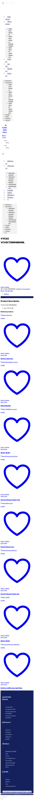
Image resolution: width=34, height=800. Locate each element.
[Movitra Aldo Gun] (6, 315)
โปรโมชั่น (8, 60)
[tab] (18, 294)
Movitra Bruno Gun (7, 547)
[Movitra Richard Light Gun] (9, 550)
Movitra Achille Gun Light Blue (11, 688)
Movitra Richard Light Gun (10, 594)
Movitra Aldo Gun (7, 359)
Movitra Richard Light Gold (10, 500)
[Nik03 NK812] (5, 597)
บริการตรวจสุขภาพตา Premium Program (12, 179)
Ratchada (10, 291)
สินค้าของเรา (8, 18)
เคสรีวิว (7, 65)
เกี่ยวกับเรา (8, 69)
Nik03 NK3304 (6, 406)
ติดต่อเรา (8, 74)
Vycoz (24, 289)
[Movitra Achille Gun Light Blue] (10, 644)
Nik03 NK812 (5, 641)
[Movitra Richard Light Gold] (9, 456)
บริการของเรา (8, 22)
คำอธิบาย (6, 294)
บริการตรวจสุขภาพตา (10, 31)
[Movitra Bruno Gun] (7, 503)
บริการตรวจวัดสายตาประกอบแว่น (11, 52)
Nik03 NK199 (5, 453)
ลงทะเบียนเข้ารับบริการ (4, 128)
